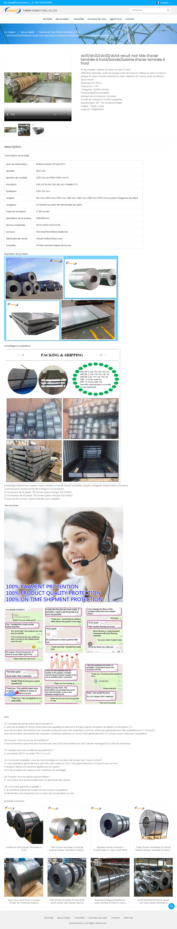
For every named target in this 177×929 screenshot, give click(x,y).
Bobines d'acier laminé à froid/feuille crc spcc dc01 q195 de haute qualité (110, 849)
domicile (47, 19)
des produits (62, 19)
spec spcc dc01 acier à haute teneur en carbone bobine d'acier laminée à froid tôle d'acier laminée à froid (24, 901)
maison (11, 32)
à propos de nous (97, 19)
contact (129, 19)
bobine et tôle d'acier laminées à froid (59, 32)
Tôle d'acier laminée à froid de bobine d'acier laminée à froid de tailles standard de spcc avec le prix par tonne (67, 849)
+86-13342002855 (43, 2)
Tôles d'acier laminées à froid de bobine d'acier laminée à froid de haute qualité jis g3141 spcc (153, 849)
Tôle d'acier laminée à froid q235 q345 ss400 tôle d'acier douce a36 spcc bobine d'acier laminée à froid (66, 901)
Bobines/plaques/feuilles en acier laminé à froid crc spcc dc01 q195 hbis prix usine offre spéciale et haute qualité (110, 901)
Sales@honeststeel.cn (19, 2)
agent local (116, 19)
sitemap (128, 917)
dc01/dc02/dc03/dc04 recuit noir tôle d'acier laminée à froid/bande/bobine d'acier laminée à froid (153, 901)
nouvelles (79, 19)
